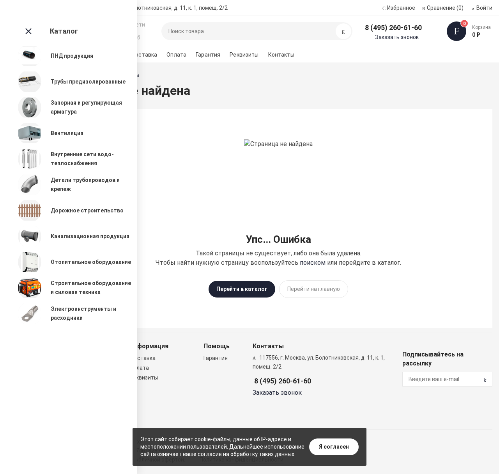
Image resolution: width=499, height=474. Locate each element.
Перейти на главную (313, 289)
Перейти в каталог (241, 289)
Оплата (176, 55)
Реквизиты (244, 55)
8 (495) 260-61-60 (393, 27)
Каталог (64, 31)
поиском (313, 262)
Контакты (281, 55)
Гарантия (208, 55)
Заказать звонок (397, 37)
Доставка (144, 55)
